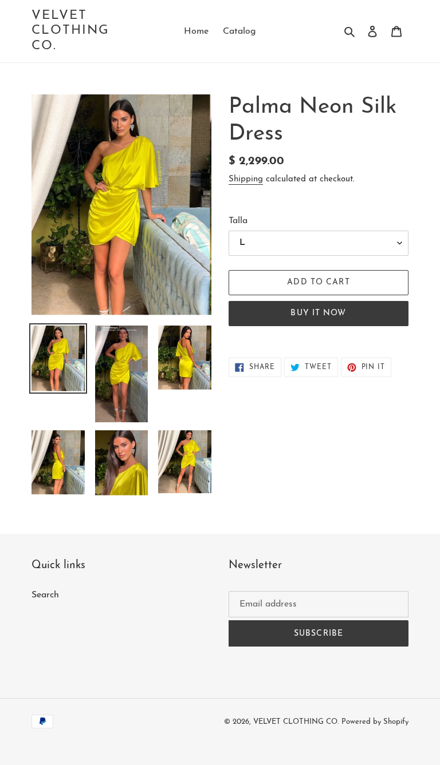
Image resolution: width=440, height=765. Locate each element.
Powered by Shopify (374, 722)
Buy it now (318, 313)
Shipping (246, 179)
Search (45, 595)
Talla (238, 220)
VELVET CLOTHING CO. (71, 31)
